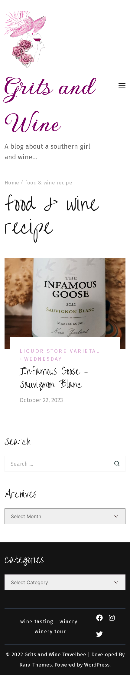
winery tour (50, 631)
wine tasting (37, 621)
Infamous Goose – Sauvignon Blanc (54, 378)
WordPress (96, 665)
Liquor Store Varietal (60, 351)
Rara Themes (35, 665)
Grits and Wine (49, 104)
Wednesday (43, 359)
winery (69, 621)
